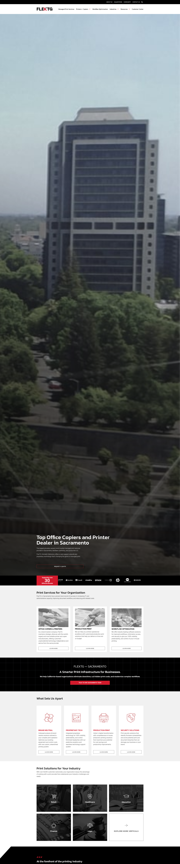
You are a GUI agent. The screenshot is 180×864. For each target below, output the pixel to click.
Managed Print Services (66, 9)
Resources (124, 9)
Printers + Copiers (82, 9)
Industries (113, 9)
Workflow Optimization (100, 9)
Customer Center (137, 9)
